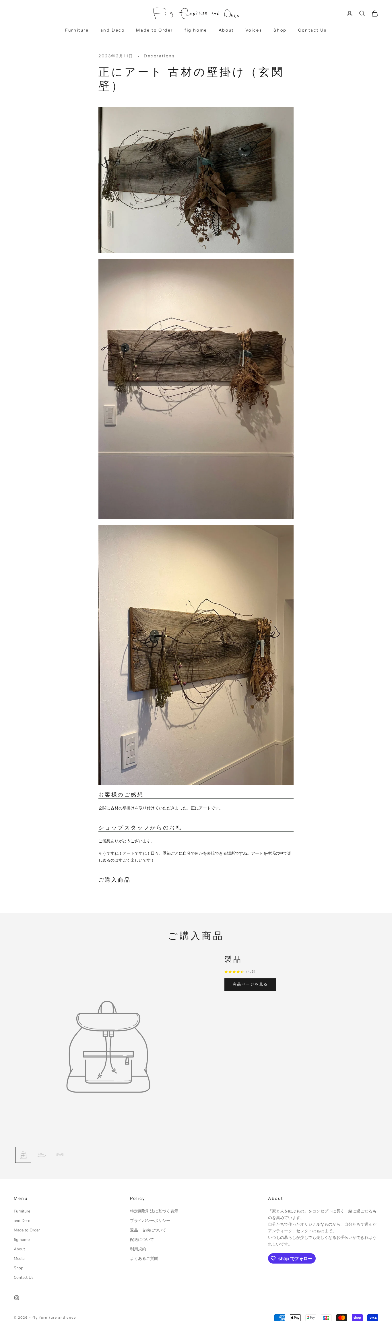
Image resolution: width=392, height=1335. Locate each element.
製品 (233, 959)
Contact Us (312, 30)
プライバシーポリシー (150, 1220)
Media (19, 1258)
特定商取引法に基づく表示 (154, 1211)
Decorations (159, 56)
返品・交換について (148, 1230)
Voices (253, 30)
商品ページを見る (250, 984)
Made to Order (154, 30)
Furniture (77, 30)
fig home (196, 30)
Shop (279, 30)
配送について (142, 1239)
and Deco (112, 30)
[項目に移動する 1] (23, 1155)
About (226, 30)
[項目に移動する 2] (42, 1155)
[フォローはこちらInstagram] (17, 1298)
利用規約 (138, 1249)
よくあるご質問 (144, 1258)
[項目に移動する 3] (60, 1155)
